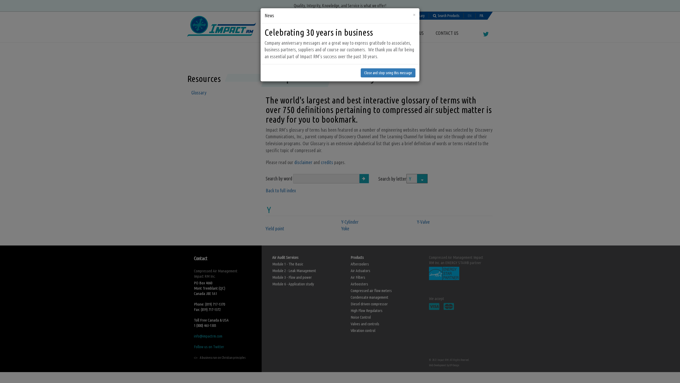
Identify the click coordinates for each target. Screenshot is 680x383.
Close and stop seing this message (388, 73)
